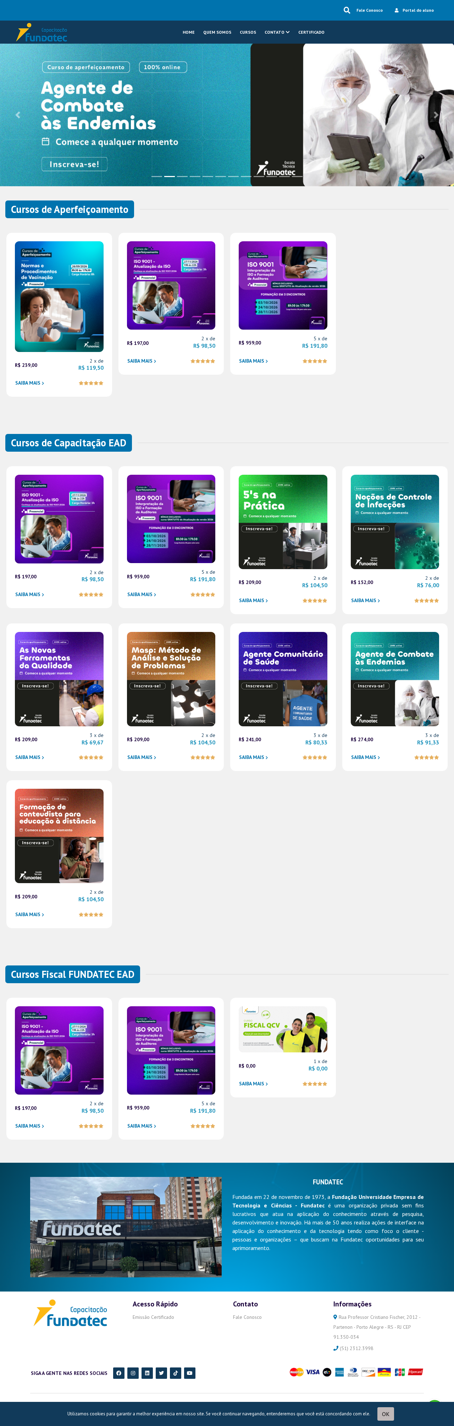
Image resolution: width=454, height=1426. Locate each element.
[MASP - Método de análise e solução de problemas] (171, 678)
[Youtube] (189, 1372)
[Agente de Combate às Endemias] (227, 114)
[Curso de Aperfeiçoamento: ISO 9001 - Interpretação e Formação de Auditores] (283, 284)
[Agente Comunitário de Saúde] (283, 678)
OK (385, 1413)
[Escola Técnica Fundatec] (40, 32)
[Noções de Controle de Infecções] (395, 521)
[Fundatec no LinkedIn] (147, 1372)
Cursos (248, 32)
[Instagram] (133, 1372)
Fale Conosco (369, 10)
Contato (274, 32)
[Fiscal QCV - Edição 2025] (283, 1028)
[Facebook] (118, 1372)
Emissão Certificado (153, 1317)
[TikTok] (175, 1372)
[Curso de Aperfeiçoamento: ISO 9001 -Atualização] (171, 284)
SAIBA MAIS (27, 383)
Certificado (311, 32)
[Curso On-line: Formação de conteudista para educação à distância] (59, 835)
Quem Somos (217, 32)
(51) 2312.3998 (355, 1348)
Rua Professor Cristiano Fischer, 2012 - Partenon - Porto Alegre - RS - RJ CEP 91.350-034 (376, 1327)
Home (189, 32)
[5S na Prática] (283, 521)
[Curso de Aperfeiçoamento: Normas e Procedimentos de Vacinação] (59, 295)
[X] (161, 1372)
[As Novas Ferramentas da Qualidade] (59, 678)
